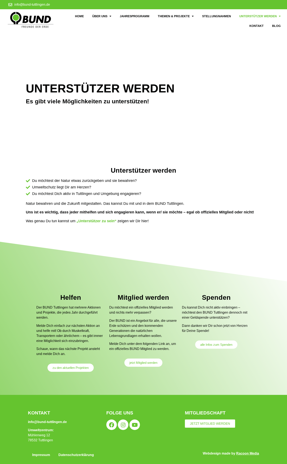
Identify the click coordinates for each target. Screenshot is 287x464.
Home (79, 16)
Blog (276, 26)
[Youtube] (134, 424)
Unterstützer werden (258, 16)
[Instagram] (123, 424)
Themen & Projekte (174, 16)
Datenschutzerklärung (76, 455)
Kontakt (256, 26)
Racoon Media (247, 453)
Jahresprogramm (134, 16)
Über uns (99, 16)
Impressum (41, 455)
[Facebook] (111, 424)
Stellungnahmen (216, 16)
